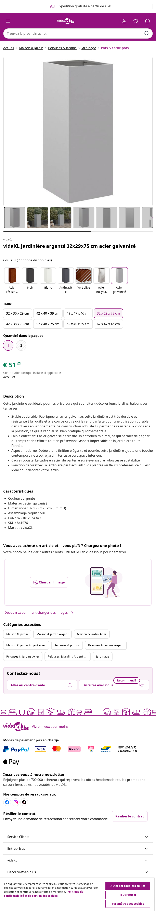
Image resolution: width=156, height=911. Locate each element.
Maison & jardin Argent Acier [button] (26, 645)
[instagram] (16, 802)
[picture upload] (103, 582)
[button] (12, 280)
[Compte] (124, 21)
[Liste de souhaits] (135, 21)
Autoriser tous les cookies (127, 886)
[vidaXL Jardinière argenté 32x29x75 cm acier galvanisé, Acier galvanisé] (78, 131)
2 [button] (21, 345)
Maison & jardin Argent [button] (52, 634)
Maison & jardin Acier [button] (91, 634)
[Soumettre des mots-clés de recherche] (146, 33)
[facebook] (7, 802)
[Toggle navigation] (8, 21)
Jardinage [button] (102, 656)
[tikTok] (24, 802)
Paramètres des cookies (128, 904)
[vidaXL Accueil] (66, 21)
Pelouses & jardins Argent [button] (106, 645)
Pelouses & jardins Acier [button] (22, 656)
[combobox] (78, 33)
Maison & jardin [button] (17, 634)
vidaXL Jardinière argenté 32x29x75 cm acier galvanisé (69, 246)
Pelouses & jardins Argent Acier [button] (69, 656)
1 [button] (8, 345)
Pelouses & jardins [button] (67, 645)
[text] (12, 365)
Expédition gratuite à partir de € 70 (84, 6)
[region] (77, 894)
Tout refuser (127, 895)
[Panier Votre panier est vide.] (147, 21)
